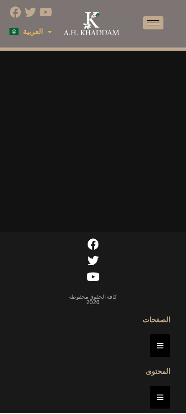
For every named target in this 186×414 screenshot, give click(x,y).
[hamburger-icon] (153, 22)
